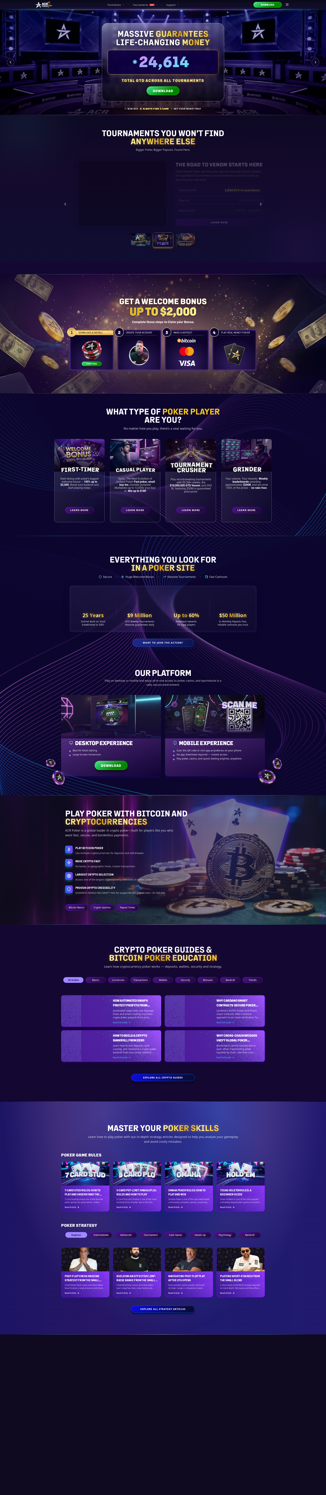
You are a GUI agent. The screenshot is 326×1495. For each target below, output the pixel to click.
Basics (95, 980)
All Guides (73, 980)
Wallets (163, 980)
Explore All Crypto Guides (163, 1086)
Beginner (76, 1243)
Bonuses (208, 980)
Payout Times (127, 907)
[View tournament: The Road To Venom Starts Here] (163, 240)
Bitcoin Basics (76, 907)
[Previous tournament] (65, 204)
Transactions (140, 980)
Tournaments (143, 4)
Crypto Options (102, 907)
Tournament (151, 1243)
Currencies (118, 980)
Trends (253, 980)
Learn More (239, 223)
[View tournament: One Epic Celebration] (140, 239)
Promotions (114, 4)
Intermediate (101, 1243)
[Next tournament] (260, 204)
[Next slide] (315, 62)
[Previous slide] (10, 62)
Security (185, 980)
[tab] (131, 108)
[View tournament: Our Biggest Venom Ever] (185, 240)
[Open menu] (287, 4)
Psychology (225, 1243)
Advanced (125, 1243)
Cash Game (175, 1243)
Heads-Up (200, 1243)
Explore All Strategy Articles (163, 1317)
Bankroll (230, 980)
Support (171, 4)
